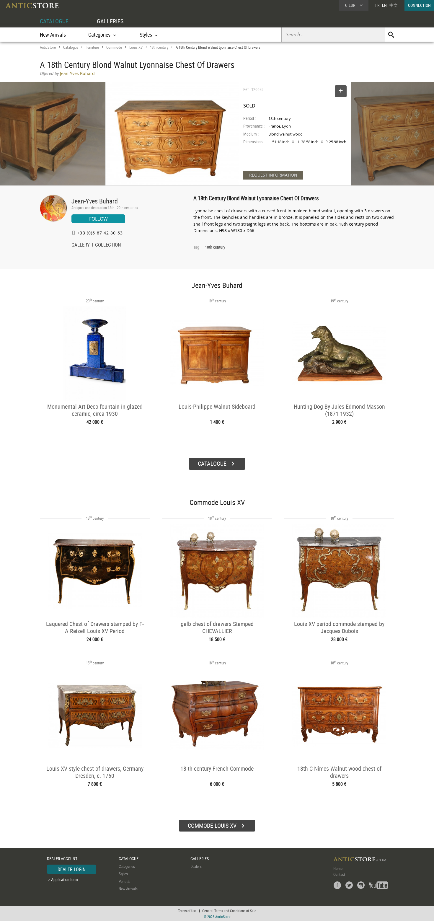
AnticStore (48, 47)
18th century (159, 47)
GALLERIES (110, 21)
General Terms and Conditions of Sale (229, 910)
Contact (339, 874)
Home (337, 868)
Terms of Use (187, 910)
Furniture (92, 47)
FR (377, 5)
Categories (127, 866)
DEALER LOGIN (72, 869)
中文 (393, 5)
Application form (64, 879)
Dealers (196, 866)
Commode (114, 47)
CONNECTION (419, 5)
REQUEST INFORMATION (273, 175)
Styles (123, 873)
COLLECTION (108, 245)
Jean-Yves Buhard (94, 201)
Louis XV (136, 47)
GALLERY (80, 245)
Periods (124, 881)
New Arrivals (53, 34)
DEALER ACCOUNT (62, 858)
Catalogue (70, 47)
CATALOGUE (54, 21)
